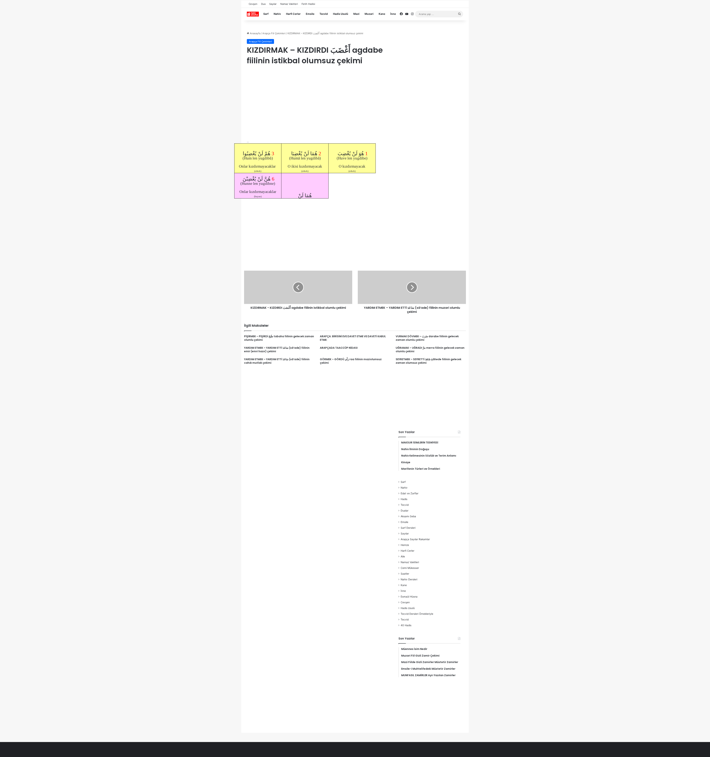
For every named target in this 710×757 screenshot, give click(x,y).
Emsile (310, 13)
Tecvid (324, 13)
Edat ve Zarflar (409, 493)
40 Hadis (406, 625)
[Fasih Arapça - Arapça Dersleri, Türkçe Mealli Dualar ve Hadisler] (253, 14)
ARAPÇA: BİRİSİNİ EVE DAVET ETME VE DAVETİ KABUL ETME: (353, 338)
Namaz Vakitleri (289, 3)
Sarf (265, 13)
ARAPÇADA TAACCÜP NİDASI (339, 348)
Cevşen (253, 3)
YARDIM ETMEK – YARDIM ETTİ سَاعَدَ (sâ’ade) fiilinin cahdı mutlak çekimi (277, 361)
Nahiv (277, 13)
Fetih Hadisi (308, 3)
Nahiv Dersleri (409, 579)
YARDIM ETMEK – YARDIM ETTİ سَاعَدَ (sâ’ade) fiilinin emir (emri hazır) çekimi (277, 349)
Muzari (369, 13)
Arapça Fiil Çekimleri (273, 33)
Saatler (405, 573)
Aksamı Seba (408, 516)
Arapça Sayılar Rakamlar (415, 539)
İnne (393, 13)
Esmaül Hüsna (409, 596)
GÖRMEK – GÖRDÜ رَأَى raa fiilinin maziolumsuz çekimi (351, 361)
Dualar (404, 510)
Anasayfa (254, 33)
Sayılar (273, 3)
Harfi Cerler (293, 13)
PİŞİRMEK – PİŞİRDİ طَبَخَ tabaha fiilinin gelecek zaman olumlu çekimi (279, 338)
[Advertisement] (319, 98)
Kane (382, 13)
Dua (263, 3)
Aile (403, 556)
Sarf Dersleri (408, 527)
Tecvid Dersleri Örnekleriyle (417, 613)
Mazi (356, 13)
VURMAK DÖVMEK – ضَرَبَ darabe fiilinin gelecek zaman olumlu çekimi (427, 338)
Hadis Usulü (340, 13)
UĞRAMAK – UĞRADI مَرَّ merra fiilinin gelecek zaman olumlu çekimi (430, 349)
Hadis (404, 499)
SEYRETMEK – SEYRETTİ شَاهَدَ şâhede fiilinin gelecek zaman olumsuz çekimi (428, 361)
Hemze (405, 545)
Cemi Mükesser (410, 567)
